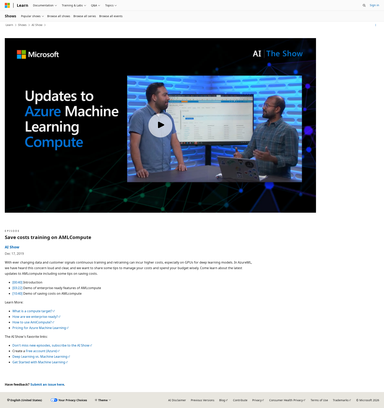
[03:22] (17, 288)
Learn (9, 25)
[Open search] (364, 5)
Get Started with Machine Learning (38, 362)
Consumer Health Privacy (286, 400)
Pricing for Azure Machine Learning (39, 328)
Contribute (240, 400)
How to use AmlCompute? (32, 322)
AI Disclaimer (177, 400)
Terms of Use (319, 400)
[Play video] (160, 125)
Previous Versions (202, 400)
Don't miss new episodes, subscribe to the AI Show (50, 345)
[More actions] (375, 25)
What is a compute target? (32, 311)
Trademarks (341, 400)
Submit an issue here (47, 384)
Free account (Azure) (41, 351)
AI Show (37, 25)
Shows (22, 25)
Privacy (257, 400)
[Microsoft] (7, 5)
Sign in (374, 5)
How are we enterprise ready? (35, 316)
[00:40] (17, 282)
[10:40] (17, 293)
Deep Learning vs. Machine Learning (39, 356)
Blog (222, 400)
